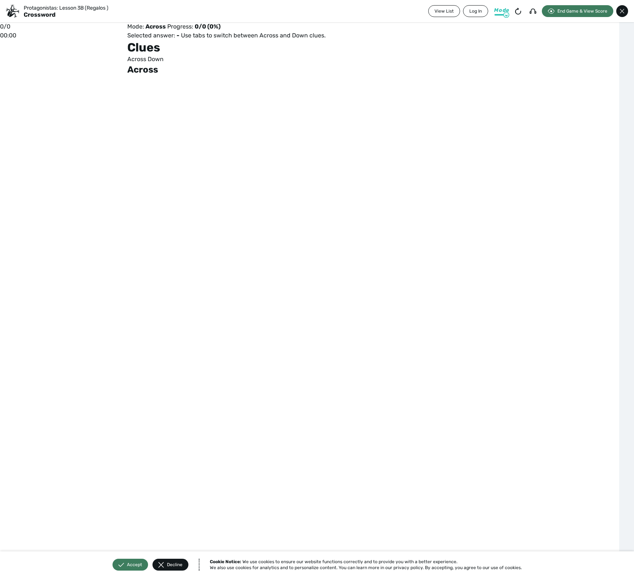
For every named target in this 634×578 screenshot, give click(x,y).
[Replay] (518, 11)
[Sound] (533, 11)
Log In (475, 11)
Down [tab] (156, 59)
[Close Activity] (622, 11)
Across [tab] (136, 59)
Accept (134, 564)
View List (444, 11)
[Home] (12, 11)
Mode (501, 10)
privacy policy (408, 567)
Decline (174, 564)
